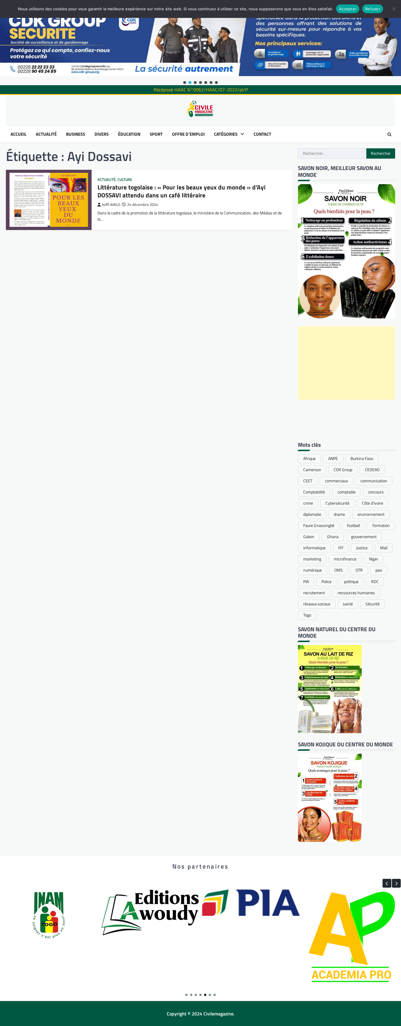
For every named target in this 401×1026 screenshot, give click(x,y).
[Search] (389, 134)
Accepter (347, 8)
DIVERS (102, 134)
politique (351, 581)
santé (348, 604)
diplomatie (312, 514)
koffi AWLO (111, 204)
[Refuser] (394, 9)
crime (308, 503)
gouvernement (364, 536)
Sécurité (372, 604)
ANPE (333, 458)
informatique (314, 548)
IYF (340, 548)
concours (376, 492)
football (353, 525)
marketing (312, 559)
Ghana (332, 536)
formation (381, 525)
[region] (200, 42)
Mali (383, 548)
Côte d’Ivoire (372, 503)
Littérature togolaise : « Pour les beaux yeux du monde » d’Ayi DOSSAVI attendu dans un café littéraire (181, 191)
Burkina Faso (362, 458)
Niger (373, 559)
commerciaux (336, 481)
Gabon (308, 536)
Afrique (309, 458)
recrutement (314, 593)
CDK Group (343, 469)
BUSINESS (75, 134)
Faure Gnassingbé (318, 525)
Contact (262, 134)
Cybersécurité (337, 503)
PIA (306, 581)
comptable (346, 492)
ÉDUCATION (129, 134)
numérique (312, 570)
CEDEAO (372, 469)
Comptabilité (314, 492)
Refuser (372, 8)
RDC (375, 581)
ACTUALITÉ (46, 134)
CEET (307, 481)
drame (339, 514)
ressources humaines (356, 593)
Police (326, 581)
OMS (338, 570)
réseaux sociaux (316, 604)
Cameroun (312, 469)
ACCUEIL (18, 134)
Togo (307, 615)
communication (373, 481)
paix (378, 570)
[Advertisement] (346, 363)
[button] (184, 82)
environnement (371, 514)
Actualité (106, 179)
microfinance (345, 559)
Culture (124, 179)
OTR (359, 570)
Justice (362, 548)
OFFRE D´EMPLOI (188, 134)
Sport (156, 134)
